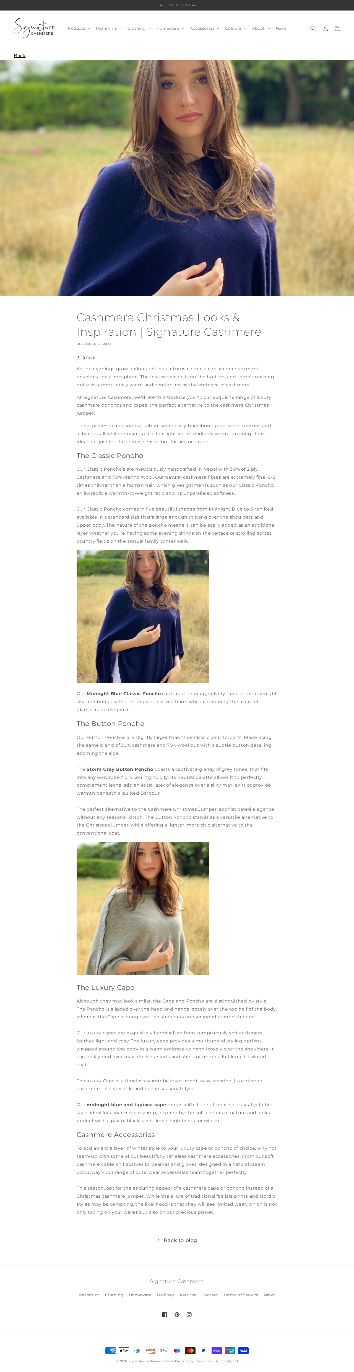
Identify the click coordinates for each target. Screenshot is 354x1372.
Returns (188, 1294)
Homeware (140, 1294)
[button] (78, 28)
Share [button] (89, 357)
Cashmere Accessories (116, 1135)
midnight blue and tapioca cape (126, 1104)
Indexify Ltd (229, 1361)
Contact (210, 1294)
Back (19, 55)
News (269, 1294)
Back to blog (180, 1240)
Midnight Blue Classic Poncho (124, 693)
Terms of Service (240, 1294)
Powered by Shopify (178, 1361)
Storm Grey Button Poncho (120, 769)
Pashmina (89, 1294)
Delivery (165, 1294)
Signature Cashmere (145, 1361)
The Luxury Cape (106, 987)
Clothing (114, 1294)
